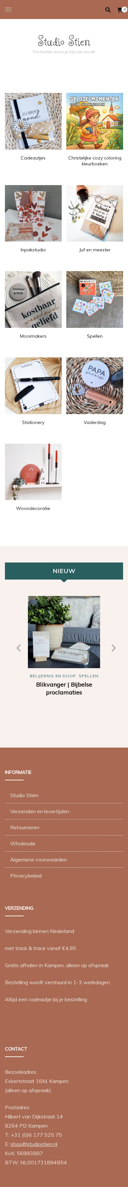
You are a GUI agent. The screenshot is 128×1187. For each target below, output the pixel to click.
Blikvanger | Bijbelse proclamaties (64, 688)
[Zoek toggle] (108, 9)
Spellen (88, 675)
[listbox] (64, 663)
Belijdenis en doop (53, 675)
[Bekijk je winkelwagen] (120, 10)
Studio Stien (64, 41)
